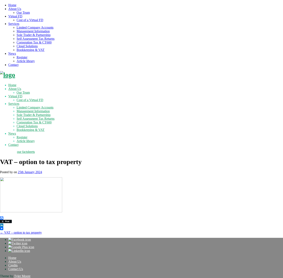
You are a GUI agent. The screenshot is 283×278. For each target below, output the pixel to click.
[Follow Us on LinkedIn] (19, 251)
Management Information (33, 31)
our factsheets (26, 152)
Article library (26, 61)
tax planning (8, 152)
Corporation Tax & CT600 (34, 42)
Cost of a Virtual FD (30, 20)
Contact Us (15, 269)
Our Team (23, 12)
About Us (14, 9)
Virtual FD (15, 16)
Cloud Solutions (27, 46)
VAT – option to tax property (21, 232)
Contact (13, 64)
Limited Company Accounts (35, 27)
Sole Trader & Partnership (34, 35)
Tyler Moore (22, 276)
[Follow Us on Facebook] (19, 239)
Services (13, 23)
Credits (13, 265)
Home (12, 5)
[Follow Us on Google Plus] (21, 247)
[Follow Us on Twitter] (17, 243)
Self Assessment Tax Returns (35, 38)
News (12, 53)
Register (22, 57)
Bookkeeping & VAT (31, 50)
